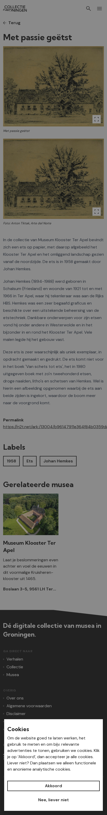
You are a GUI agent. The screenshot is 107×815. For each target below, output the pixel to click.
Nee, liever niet (53, 800)
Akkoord (53, 786)
